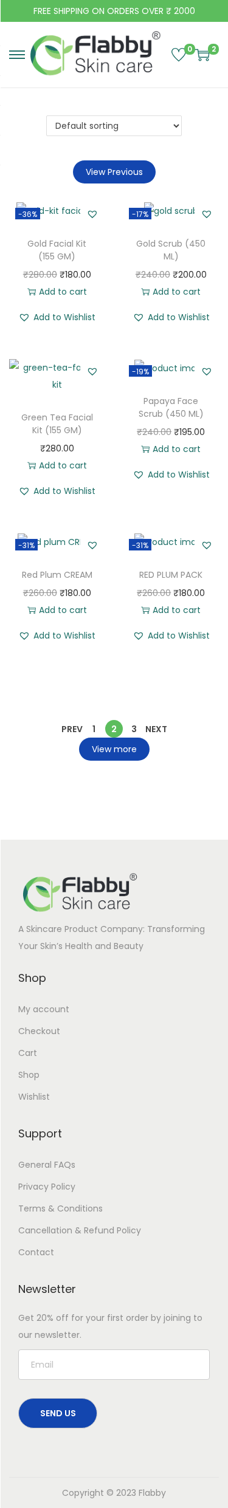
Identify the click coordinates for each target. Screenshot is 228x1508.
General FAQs (46, 1165)
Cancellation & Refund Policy (79, 1230)
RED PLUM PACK (170, 575)
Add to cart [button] (63, 292)
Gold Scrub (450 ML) (171, 250)
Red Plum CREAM (57, 575)
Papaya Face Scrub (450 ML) (171, 407)
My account (43, 1009)
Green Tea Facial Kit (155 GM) (57, 423)
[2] (202, 54)
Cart (27, 1053)
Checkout (39, 1031)
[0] (178, 54)
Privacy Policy (46, 1187)
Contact (36, 1252)
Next (156, 729)
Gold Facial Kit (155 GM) (56, 250)
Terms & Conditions (60, 1208)
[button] (92, 214)
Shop (29, 1075)
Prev (72, 729)
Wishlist (34, 1097)
